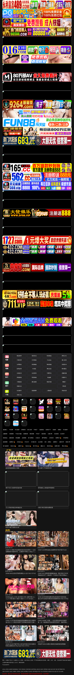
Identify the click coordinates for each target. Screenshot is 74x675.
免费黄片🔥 (12, 442)
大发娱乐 (38, 438)
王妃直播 (56, 433)
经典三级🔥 (13, 446)
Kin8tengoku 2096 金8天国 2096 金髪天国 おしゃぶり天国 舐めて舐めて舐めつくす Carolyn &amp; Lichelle (20, 598)
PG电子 (35, 429)
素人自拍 (64, 360)
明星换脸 (34, 377)
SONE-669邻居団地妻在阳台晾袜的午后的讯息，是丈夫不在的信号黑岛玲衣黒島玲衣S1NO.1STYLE (53, 597)
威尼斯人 (5, 429)
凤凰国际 (11, 433)
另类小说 (19, 395)
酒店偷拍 (44, 433)
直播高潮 (25, 433)
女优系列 (34, 373)
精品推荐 (19, 356)
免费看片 (55, 442)
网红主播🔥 (65, 446)
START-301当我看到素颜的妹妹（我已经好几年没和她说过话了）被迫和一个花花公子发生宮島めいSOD (53, 575)
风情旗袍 (19, 377)
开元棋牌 (17, 429)
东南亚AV (64, 364)
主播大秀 (50, 433)
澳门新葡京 (31, 438)
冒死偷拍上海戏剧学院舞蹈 (46, 488)
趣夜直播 (11, 438)
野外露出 (64, 369)
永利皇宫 (51, 438)
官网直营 (23, 429)
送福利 (54, 429)
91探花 (34, 369)
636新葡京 (65, 438)
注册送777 (48, 429)
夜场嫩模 (18, 438)
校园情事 (34, 390)
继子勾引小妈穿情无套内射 (14, 488)
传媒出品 (19, 386)
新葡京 (59, 429)
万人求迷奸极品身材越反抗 (14, 507)
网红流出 (49, 369)
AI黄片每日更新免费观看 (45, 507)
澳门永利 (29, 429)
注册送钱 (41, 429)
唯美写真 (49, 382)
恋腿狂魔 (64, 373)
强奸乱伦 (34, 356)
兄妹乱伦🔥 (28, 446)
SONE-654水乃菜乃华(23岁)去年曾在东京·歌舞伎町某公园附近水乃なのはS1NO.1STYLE (21, 645)
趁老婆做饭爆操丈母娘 (12, 468)
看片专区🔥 (36, 446)
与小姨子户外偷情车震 (45, 468)
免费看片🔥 (58, 438)
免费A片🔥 (21, 446)
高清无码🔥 (50, 446)
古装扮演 (19, 373)
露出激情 (34, 382)
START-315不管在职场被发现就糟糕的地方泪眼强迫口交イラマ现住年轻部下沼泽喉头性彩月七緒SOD (21, 622)
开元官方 (27, 442)
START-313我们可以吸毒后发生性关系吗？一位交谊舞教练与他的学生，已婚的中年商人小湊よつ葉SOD (21, 551)
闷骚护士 (64, 377)
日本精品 (34, 360)
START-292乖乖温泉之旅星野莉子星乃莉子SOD (52, 550)
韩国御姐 (34, 364)
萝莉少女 (64, 356)
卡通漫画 (19, 382)
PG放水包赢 (18, 433)
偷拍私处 (5, 438)
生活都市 (19, 390)
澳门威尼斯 (6, 446)
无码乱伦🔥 (20, 442)
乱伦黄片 (62, 433)
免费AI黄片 (57, 446)
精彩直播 (32, 433)
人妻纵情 (49, 390)
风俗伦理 (64, 390)
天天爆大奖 (33, 442)
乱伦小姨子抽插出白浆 (12, 527)
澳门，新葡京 (48, 442)
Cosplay (49, 360)
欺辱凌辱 (19, 369)
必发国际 (24, 438)
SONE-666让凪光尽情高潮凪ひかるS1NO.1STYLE (21, 573)
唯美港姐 (49, 364)
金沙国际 (40, 442)
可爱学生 (49, 373)
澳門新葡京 (44, 438)
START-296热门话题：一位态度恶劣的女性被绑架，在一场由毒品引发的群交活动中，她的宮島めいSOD (53, 622)
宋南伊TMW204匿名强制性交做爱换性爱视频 (52, 644)
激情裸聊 (5, 442)
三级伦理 (19, 360)
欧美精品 (49, 356)
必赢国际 (5, 433)
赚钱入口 (43, 446)
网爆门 (64, 382)
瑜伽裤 (49, 377)
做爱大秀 (61, 442)
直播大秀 (68, 442)
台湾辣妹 (19, 364)
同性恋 (64, 386)
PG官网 (11, 429)
